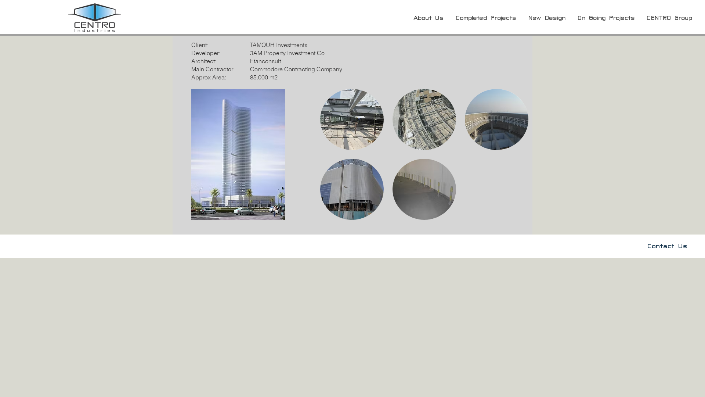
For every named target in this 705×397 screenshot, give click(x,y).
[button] (352, 119)
